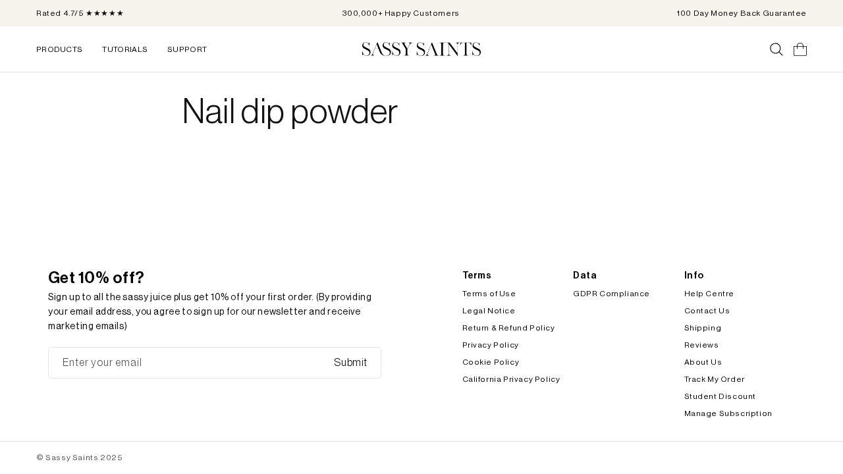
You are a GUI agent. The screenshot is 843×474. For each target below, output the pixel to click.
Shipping (703, 328)
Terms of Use (489, 294)
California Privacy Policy (511, 379)
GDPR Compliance (611, 294)
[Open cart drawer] (800, 49)
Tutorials (125, 49)
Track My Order (714, 379)
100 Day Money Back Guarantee (742, 13)
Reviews (701, 345)
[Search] (776, 49)
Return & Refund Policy (508, 328)
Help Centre (709, 294)
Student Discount (720, 396)
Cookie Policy (491, 362)
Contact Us (707, 311)
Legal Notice (489, 311)
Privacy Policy (490, 345)
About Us (703, 362)
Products (59, 49)
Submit (350, 362)
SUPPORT (187, 49)
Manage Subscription (728, 413)
